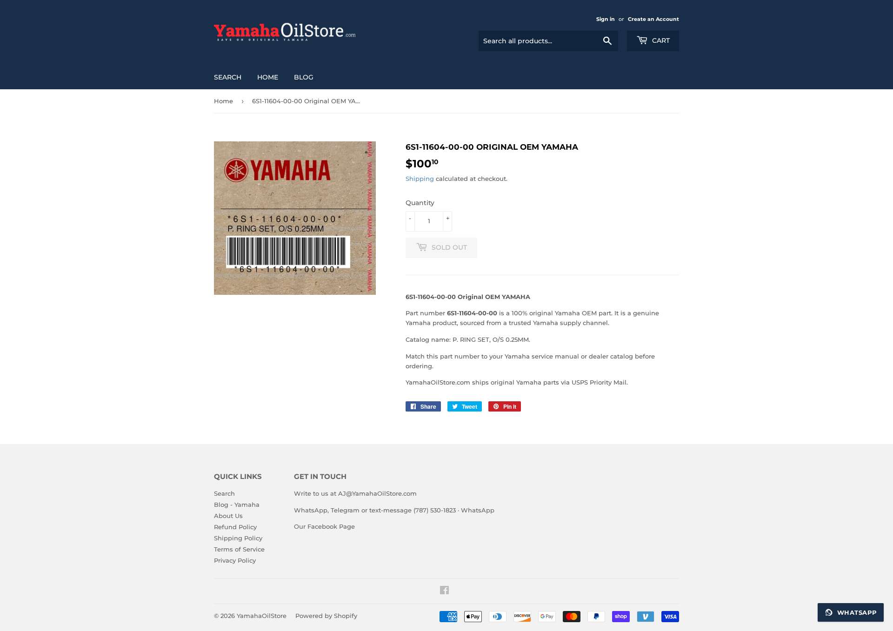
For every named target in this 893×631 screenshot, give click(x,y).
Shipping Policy (238, 538)
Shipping (420, 178)
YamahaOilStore (262, 615)
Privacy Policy (235, 560)
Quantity (420, 203)
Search (227, 77)
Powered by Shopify (326, 615)
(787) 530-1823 (434, 510)
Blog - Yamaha (237, 504)
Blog (303, 77)
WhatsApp (477, 510)
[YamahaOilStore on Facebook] (444, 591)
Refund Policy (235, 527)
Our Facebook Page (324, 526)
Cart (660, 40)
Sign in (605, 19)
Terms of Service (239, 549)
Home (267, 77)
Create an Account (653, 19)
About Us (228, 515)
